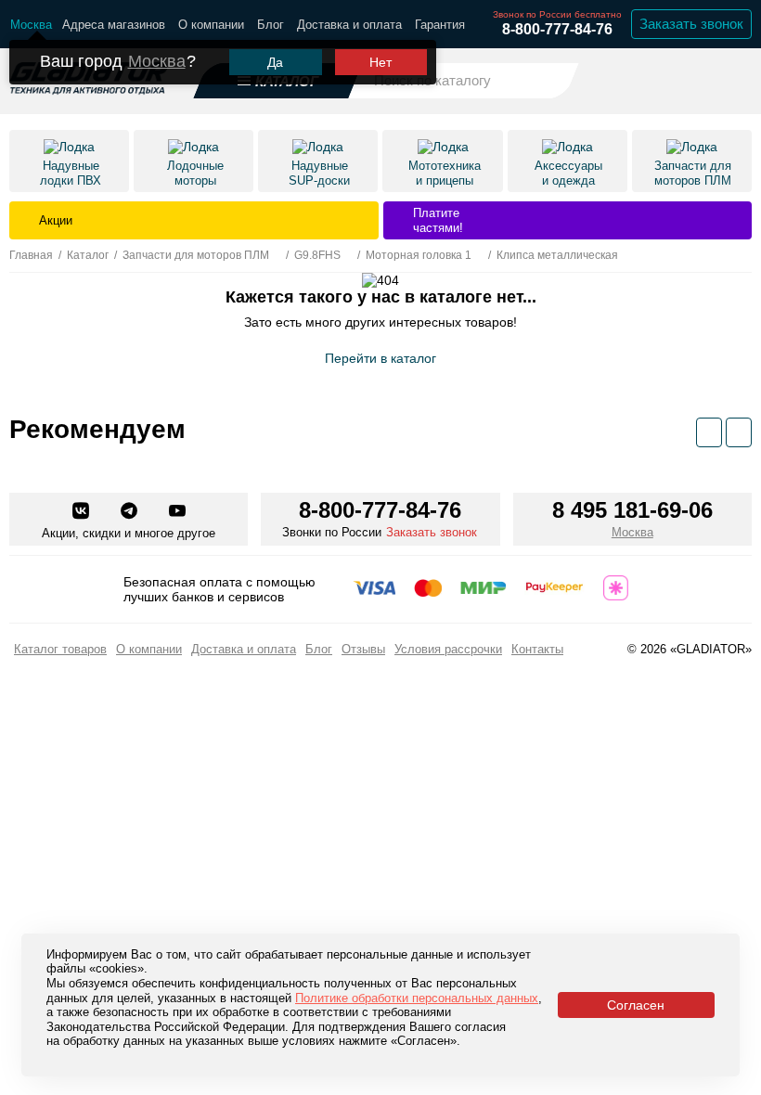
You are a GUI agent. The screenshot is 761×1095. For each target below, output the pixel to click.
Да (275, 62)
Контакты (537, 649)
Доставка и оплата (349, 25)
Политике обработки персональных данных (416, 998)
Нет (380, 62)
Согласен (635, 1005)
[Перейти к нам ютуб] (177, 512)
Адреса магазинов (113, 25)
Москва (157, 61)
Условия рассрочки (448, 649)
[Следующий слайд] (739, 432)
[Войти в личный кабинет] (687, 79)
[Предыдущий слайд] (709, 432)
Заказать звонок (691, 24)
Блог (270, 25)
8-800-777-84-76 (557, 29)
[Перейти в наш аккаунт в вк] (82, 512)
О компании (211, 25)
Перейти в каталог (380, 358)
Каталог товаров (60, 649)
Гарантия (440, 25)
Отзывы (363, 649)
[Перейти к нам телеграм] (131, 512)
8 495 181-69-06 (632, 509)
